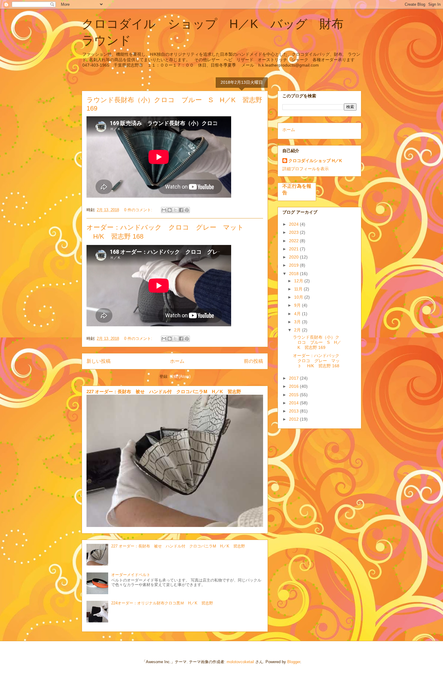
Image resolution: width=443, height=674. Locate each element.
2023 (294, 232)
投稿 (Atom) (180, 376)
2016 (294, 386)
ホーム (177, 361)
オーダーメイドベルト (130, 574)
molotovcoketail (240, 662)
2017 (294, 378)
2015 (294, 394)
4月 (298, 313)
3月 (298, 321)
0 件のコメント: (138, 210)
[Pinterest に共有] (187, 210)
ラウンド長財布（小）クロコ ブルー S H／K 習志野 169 (317, 342)
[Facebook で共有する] (181, 210)
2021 (294, 248)
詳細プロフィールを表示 (305, 168)
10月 (299, 297)
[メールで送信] (164, 210)
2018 (294, 273)
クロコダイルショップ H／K (315, 160)
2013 (294, 411)
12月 (299, 280)
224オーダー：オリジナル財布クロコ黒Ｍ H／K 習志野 (162, 603)
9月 (298, 305)
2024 (294, 224)
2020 (294, 257)
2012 (294, 419)
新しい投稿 (98, 361)
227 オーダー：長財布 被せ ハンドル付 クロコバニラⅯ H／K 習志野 (163, 391)
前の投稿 (253, 361)
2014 (294, 402)
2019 (294, 265)
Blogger (293, 662)
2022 (294, 240)
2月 (298, 330)
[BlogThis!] (170, 210)
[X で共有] (175, 210)
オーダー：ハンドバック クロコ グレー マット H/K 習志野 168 (318, 360)
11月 (299, 289)
